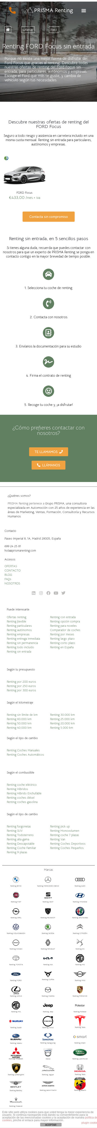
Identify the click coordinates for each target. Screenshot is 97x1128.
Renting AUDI (80, 886)
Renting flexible (16, 621)
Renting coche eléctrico (22, 785)
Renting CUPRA (48, 979)
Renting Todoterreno (20, 835)
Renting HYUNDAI (80, 902)
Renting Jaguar (48, 1074)
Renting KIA (48, 964)
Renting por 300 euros (21, 690)
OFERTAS (11, 566)
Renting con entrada (63, 617)
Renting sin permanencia (22, 643)
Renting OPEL (16, 917)
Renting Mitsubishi (16, 1059)
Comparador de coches (65, 630)
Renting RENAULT (48, 949)
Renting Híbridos (17, 789)
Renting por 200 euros (21, 682)
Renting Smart (79, 1043)
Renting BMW (15, 886)
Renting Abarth (80, 1090)
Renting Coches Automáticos (25, 755)
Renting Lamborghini (16, 1074)
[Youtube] (56, 593)
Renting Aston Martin (48, 1090)
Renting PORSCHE (80, 996)
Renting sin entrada (19, 651)
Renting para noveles (63, 626)
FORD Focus (24, 193)
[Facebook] (48, 593)
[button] (83, 10)
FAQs (8, 579)
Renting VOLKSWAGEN (16, 933)
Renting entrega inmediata (23, 639)
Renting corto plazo (62, 643)
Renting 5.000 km (61, 728)
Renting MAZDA (48, 996)
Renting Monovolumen (64, 831)
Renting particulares (19, 626)
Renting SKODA (48, 933)
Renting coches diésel (21, 798)
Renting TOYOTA (16, 964)
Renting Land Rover (80, 1059)
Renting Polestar (80, 1011)
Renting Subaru (16, 1043)
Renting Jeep (48, 1011)
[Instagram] (41, 593)
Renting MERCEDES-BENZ (48, 886)
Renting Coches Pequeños (67, 848)
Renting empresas (18, 634)
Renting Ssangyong (47, 1043)
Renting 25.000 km (62, 719)
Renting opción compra (65, 621)
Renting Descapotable (21, 844)
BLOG (8, 575)
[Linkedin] (33, 593)
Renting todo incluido (20, 647)
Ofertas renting (16, 617)
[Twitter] (63, 593)
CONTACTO (13, 570)
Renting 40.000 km (19, 728)
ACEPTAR (50, 1124)
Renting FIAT (16, 902)
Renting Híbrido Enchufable (24, 793)
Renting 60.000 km (19, 719)
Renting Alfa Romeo (80, 917)
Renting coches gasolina (22, 802)
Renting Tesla (80, 1027)
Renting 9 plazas (17, 852)
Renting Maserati (16, 1106)
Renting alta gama (18, 839)
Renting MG (80, 964)
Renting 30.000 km (62, 715)
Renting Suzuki (16, 1027)
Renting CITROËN (80, 933)
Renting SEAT (48, 902)
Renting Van (57, 839)
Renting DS (80, 949)
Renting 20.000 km (62, 723)
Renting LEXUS (16, 996)
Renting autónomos (19, 630)
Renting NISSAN (16, 949)
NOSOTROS (12, 583)
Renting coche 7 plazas (64, 835)
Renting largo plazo (62, 639)
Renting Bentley (16, 1090)
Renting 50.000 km (19, 723)
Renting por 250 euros (21, 686)
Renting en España (62, 647)
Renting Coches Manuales (23, 750)
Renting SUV (15, 831)
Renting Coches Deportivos (67, 844)
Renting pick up (60, 826)
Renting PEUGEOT (48, 917)
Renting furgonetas (19, 826)
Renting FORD (16, 980)
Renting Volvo (48, 1027)
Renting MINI (80, 980)
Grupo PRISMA (54, 503)
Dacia (48, 1059)
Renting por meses (62, 634)
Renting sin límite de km (22, 715)
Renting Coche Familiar (21, 848)
